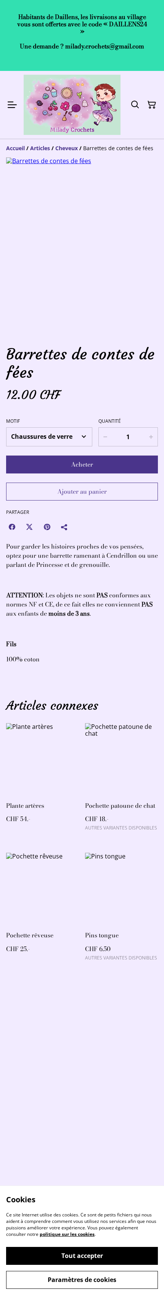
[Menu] (12, 105)
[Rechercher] (135, 104)
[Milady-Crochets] (72, 105)
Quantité (109, 421)
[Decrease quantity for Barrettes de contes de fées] (105, 436)
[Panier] (151, 104)
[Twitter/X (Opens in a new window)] (29, 527)
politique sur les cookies (67, 1234)
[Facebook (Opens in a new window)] (12, 527)
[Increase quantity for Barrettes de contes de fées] (151, 436)
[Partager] (64, 527)
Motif (13, 421)
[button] (27, 321)
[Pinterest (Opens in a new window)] (47, 527)
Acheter (82, 464)
